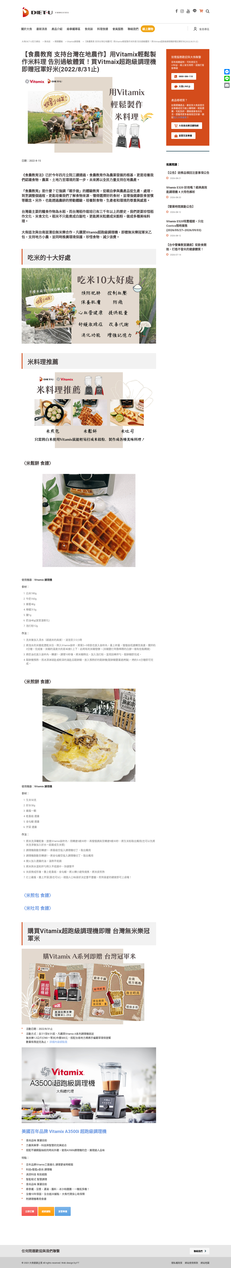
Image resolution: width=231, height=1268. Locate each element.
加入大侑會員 (180, 117)
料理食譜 (102, 29)
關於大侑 (26, 29)
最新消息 (41, 29)
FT (78, 1263)
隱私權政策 (176, 1263)
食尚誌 (89, 29)
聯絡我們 (133, 29)
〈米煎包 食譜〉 (37, 895)
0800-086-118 (186, 76)
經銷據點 (46, 1211)
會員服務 (117, 29)
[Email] (227, 85)
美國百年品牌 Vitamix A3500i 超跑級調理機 (64, 1131)
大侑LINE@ (184, 86)
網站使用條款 (191, 1263)
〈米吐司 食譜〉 (37, 908)
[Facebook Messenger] (227, 71)
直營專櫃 (62, 1211)
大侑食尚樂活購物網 (189, 125)
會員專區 (204, 29)
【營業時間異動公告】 (180, 206)
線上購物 (147, 29)
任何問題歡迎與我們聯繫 (41, 1251)
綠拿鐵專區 (73, 29)
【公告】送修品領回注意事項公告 (187, 172)
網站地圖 (205, 1263)
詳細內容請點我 (58, 1041)
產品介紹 (57, 29)
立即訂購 (29, 1211)
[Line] (227, 78)
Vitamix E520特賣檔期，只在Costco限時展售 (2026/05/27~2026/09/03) (185, 226)
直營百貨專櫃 (185, 135)
